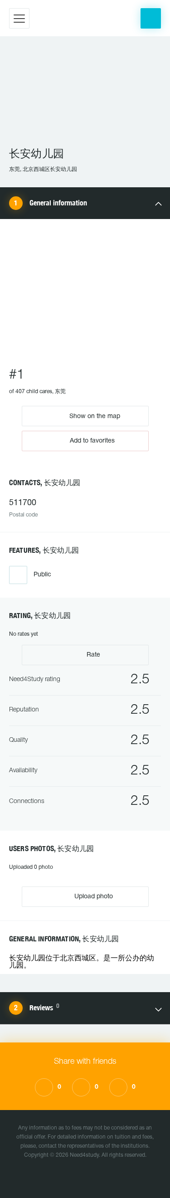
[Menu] (19, 18)
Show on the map (94, 416)
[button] (151, 18)
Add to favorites (92, 441)
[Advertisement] (85, 95)
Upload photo (93, 897)
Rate (92, 655)
